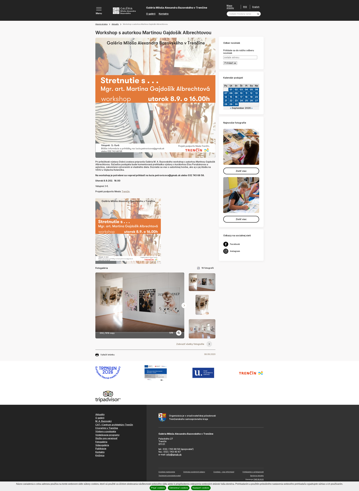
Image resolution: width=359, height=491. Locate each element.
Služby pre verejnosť (106, 438)
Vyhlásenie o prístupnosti (253, 472)
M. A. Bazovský (103, 421)
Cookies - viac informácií (223, 472)
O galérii (150, 13)
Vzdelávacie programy (107, 434)
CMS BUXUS (258, 479)
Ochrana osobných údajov (194, 472)
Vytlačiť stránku (107, 354)
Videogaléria (102, 445)
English (255, 7)
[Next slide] (184, 305)
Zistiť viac (241, 171)
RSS (245, 7)
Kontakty (164, 13)
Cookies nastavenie (166, 472)
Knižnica (99, 455)
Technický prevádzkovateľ (169, 476)
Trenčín (126, 191)
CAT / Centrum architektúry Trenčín (114, 424)
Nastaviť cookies (201, 488)
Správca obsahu (257, 476)
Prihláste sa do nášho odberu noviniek (238, 51)
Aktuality (115, 24)
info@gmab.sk (174, 454)
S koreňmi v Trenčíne (106, 428)
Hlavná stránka (101, 24)
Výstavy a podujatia (105, 431)
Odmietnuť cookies (178, 488)
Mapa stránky (230, 6)
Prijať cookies (158, 488)
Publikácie (100, 448)
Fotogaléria (101, 441)
